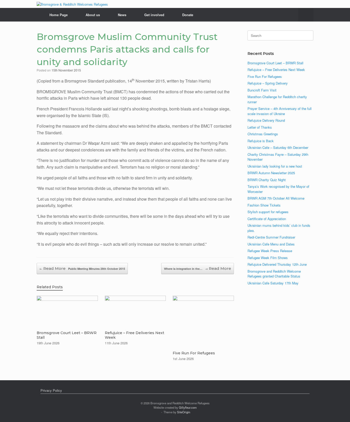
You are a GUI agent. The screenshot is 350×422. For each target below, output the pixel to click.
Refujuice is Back (261, 140)
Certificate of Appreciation (267, 218)
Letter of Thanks (260, 127)
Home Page (58, 14)
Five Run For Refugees (265, 76)
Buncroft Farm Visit (262, 90)
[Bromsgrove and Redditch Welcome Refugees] (72, 4)
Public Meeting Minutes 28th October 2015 (82, 269)
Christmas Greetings (263, 133)
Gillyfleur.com (188, 407)
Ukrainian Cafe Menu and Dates (271, 244)
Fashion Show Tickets (264, 205)
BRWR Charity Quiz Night (267, 179)
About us (93, 14)
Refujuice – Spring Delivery (268, 83)
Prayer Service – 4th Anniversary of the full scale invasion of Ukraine (280, 111)
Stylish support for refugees (268, 211)
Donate (187, 14)
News (122, 14)
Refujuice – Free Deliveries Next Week (276, 69)
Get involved (154, 14)
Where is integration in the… (186, 269)
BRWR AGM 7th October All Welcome (276, 198)
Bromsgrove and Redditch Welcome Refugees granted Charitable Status (274, 274)
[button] (305, 15)
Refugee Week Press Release (270, 250)
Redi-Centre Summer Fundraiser (271, 237)
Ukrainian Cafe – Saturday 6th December (278, 147)
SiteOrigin (183, 412)
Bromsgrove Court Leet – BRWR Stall (275, 62)
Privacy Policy (51, 390)
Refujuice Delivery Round (266, 120)
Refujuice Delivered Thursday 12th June (277, 264)
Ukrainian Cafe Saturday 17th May (273, 283)
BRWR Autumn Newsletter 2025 (271, 172)
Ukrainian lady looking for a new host (275, 166)
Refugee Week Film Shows (268, 257)
